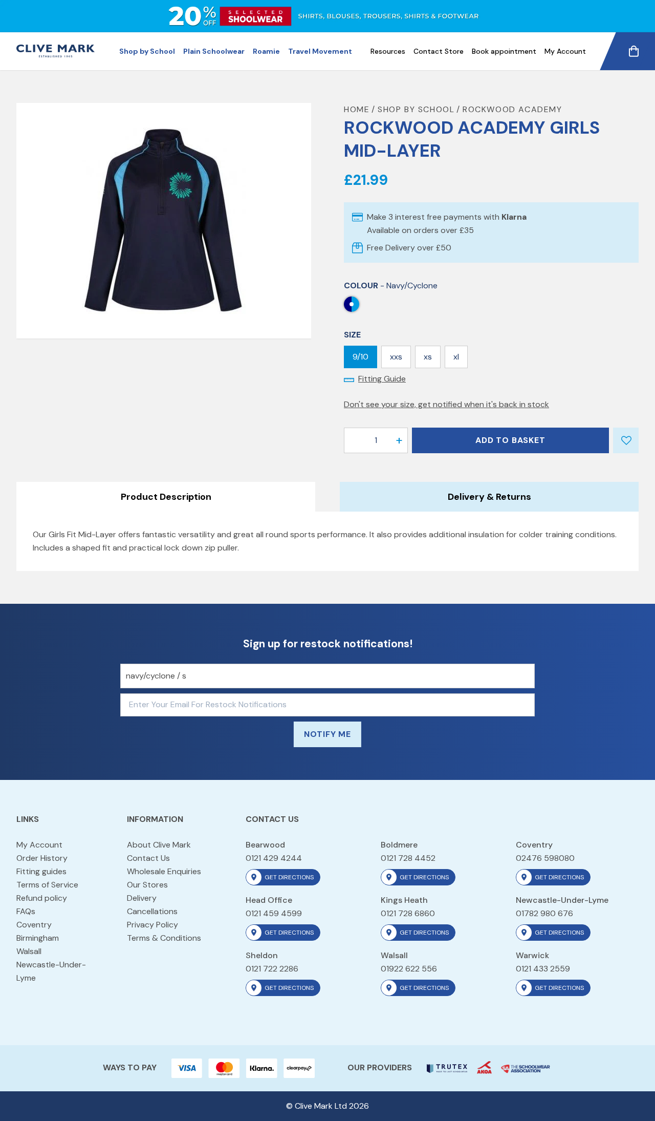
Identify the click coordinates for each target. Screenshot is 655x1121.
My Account (565, 51)
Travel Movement (320, 51)
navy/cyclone (351, 304)
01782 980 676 (544, 913)
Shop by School (147, 51)
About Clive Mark (159, 844)
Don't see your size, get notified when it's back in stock (446, 404)
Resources (387, 51)
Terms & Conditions (164, 938)
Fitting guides (41, 871)
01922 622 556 (409, 968)
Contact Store (438, 51)
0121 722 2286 (272, 968)
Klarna (514, 216)
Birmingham (37, 938)
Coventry (34, 924)
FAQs (25, 911)
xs (428, 356)
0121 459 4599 (274, 913)
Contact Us (148, 858)
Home (356, 109)
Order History (42, 858)
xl (456, 356)
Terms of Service (47, 884)
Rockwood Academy (512, 109)
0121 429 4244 (274, 858)
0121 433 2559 (543, 968)
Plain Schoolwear (214, 51)
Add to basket (510, 440)
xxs (396, 356)
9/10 (360, 356)
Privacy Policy (152, 924)
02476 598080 (545, 858)
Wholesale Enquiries (164, 871)
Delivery (142, 898)
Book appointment (504, 51)
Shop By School (416, 109)
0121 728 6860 (408, 913)
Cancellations (152, 911)
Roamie (266, 51)
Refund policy (41, 898)
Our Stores (147, 884)
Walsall (28, 951)
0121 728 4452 (408, 858)
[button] (399, 440)
